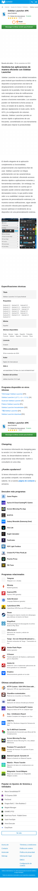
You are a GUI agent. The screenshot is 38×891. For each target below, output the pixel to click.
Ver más (19, 833)
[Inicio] (2, 7)
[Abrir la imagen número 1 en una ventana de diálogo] (28, 233)
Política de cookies (26, 848)
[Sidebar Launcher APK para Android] (4, 14)
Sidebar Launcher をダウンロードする (15, 397)
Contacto (5, 848)
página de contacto (27, 481)
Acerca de (5, 845)
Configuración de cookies (26, 864)
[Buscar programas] (32, 2)
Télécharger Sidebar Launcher (12, 394)
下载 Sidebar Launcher (9, 411)
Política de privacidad (27, 852)
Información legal (26, 856)
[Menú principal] (36, 2)
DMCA (22, 860)
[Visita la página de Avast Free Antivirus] (19, 22)
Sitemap (4, 856)
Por (16, 16)
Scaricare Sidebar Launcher (11, 401)
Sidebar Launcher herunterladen (13, 407)
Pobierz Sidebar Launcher (11, 404)
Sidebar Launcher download (11, 414)
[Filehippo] (7, 2)
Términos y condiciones (28, 845)
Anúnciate (5, 852)
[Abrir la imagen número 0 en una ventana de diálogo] (10, 233)
